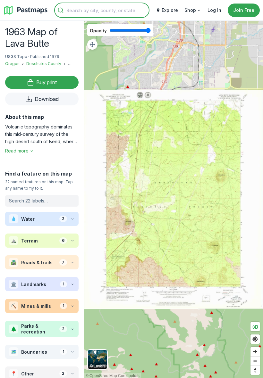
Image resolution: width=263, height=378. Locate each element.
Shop (190, 10)
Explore (170, 10)
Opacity (98, 30)
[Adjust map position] (92, 44)
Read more (17, 150)
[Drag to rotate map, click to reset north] (255, 370)
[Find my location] (255, 339)
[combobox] (101, 10)
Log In (214, 10)
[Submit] (60, 10)
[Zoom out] (255, 361)
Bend (73, 63)
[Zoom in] (255, 351)
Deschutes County (43, 63)
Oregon (12, 63)
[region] (173, 199)
